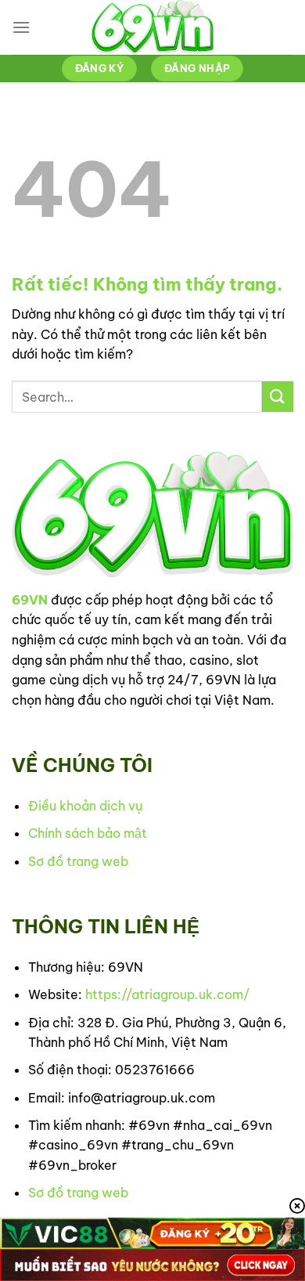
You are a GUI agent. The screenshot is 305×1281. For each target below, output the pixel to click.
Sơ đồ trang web (78, 861)
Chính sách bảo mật (87, 833)
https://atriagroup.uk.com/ (167, 994)
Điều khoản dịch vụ (85, 806)
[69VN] (152, 27)
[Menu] (21, 27)
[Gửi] (277, 396)
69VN (30, 600)
